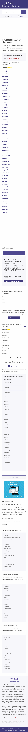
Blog (6, 730)
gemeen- (6, 606)
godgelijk (4, 353)
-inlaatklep (7, 668)
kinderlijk (4, 113)
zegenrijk (4, 204)
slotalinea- (6, 599)
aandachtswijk (5, 332)
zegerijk (4, 206)
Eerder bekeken (7, 16)
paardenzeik (5, 150)
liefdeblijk (6, 452)
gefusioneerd (7, 548)
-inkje (5, 664)
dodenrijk (4, 88)
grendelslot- (7, 613)
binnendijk (5, 76)
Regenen (6, 544)
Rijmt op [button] (5, 12)
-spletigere (7, 641)
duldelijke (6, 404)
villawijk (4, 181)
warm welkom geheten (10, 559)
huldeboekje (7, 450)
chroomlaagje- (7, 593)
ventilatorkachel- (8, 608)
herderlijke (7, 445)
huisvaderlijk (7, 462)
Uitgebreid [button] (22, 16)
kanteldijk (5, 107)
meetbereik (5, 136)
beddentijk (5, 73)
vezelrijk (4, 178)
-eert (5, 655)
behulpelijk (7, 434)
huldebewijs (7, 397)
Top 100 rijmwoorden (14, 477)
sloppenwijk (5, 170)
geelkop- (6, 586)
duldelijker (6, 437)
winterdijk (5, 201)
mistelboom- (7, 595)
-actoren (6, 648)
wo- (5, 597)
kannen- (6, 604)
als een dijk (6, 337)
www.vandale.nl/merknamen (14, 717)
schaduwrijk (5, 161)
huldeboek (6, 417)
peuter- (6, 602)
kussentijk (5, 124)
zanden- (6, 588)
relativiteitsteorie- (8, 590)
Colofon (15, 730)
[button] (25, 326)
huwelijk (6, 419)
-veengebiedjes (8, 653)
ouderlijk (6, 424)
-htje (5, 657)
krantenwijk (5, 119)
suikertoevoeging (8, 539)
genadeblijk (7, 442)
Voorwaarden (21, 730)
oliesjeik (4, 141)
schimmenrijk (6, 164)
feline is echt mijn (8, 555)
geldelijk (6, 406)
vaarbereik (5, 175)
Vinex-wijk (5, 187)
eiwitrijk (4, 350)
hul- (3, 299)
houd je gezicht (8, 551)
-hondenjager (7, 662)
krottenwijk (5, 122)
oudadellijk (7, 455)
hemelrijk (4, 105)
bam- (5, 615)
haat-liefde (7, 562)
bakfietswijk (5, 340)
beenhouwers (7, 542)
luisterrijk (4, 133)
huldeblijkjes (7, 392)
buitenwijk (5, 82)
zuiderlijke (6, 457)
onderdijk (4, 144)
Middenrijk (5, 139)
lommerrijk (5, 130)
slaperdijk (5, 167)
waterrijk (4, 195)
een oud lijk (6, 348)
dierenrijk (5, 85)
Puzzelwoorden (14, 253)
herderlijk (6, 409)
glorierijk (4, 90)
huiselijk (6, 414)
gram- (5, 617)
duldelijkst (6, 439)
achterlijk (4, 71)
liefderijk (4, 127)
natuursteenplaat (8, 564)
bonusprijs (6, 546)
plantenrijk (5, 153)
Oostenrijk (5, 147)
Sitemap (10, 730)
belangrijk (4, 343)
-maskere (6, 666)
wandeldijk (5, 192)
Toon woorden (14, 317)
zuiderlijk (6, 430)
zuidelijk (6, 427)
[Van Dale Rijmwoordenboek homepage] (8, 3)
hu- (3, 296)
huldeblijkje (7, 382)
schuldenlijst (7, 465)
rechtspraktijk (6, 155)
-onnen (6, 650)
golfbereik (5, 93)
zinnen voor (13, 58)
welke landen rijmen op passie (11, 537)
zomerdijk (5, 209)
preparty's (6, 553)
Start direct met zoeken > (13, 281)
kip (5, 557)
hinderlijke (6, 447)
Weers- (6, 611)
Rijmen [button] (23, 12)
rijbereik (4, 158)
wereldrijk (5, 198)
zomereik (4, 212)
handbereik (5, 99)
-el (4, 644)
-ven (5, 639)
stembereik (5, 172)
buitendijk (5, 79)
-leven (5, 646)
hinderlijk (6, 412)
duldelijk (6, 387)
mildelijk (6, 422)
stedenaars (7, 566)
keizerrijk (4, 110)
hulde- (4, 302)
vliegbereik (5, 189)
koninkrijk (5, 116)
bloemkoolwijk (5, 345)
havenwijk (5, 102)
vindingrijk (5, 184)
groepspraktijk (6, 96)
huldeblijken (7, 379)
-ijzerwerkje (7, 659)
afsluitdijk (4, 335)
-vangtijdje (7, 637)
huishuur (6, 535)
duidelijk (6, 401)
